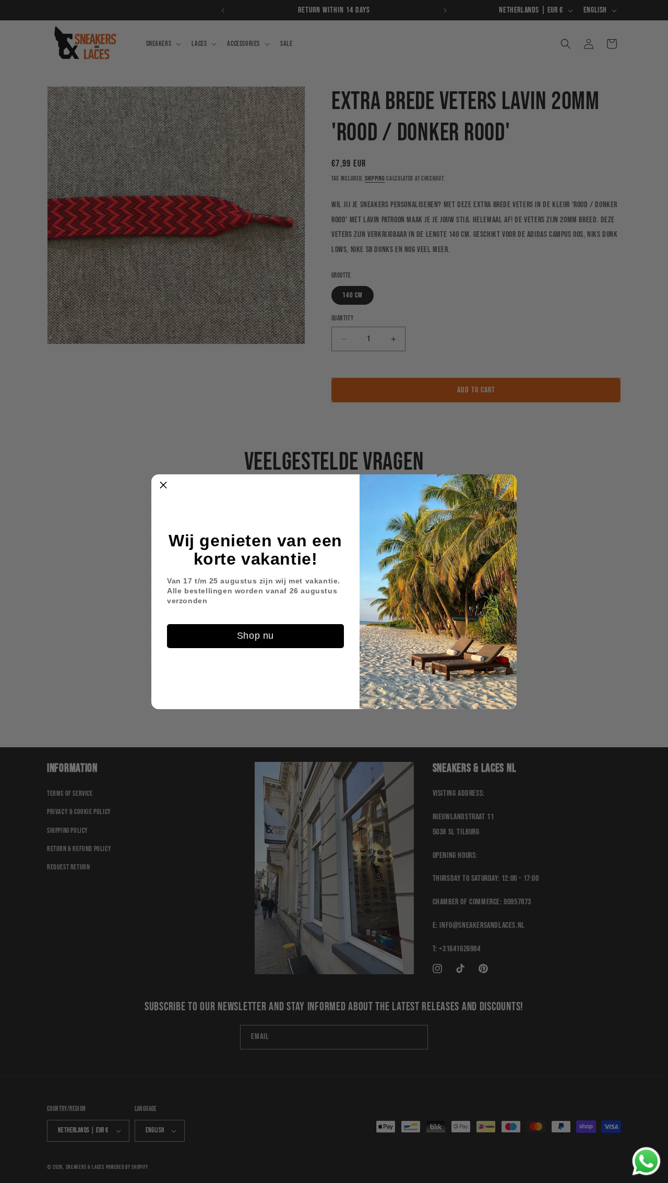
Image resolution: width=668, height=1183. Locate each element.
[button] (163, 486)
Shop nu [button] (255, 635)
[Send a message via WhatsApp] (646, 1161)
